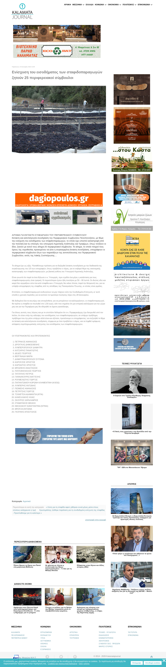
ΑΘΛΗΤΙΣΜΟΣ (104, 641)
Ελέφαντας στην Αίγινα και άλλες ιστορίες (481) (90, 566)
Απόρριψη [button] (136, 663)
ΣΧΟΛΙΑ (43, 646)
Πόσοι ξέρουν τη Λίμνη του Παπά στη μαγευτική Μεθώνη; (27, 566)
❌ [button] (164, 661)
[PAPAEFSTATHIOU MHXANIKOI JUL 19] (132, 321)
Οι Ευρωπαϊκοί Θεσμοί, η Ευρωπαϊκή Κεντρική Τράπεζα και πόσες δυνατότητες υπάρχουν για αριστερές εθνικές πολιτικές (131, 517)
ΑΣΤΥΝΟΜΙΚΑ (45, 641)
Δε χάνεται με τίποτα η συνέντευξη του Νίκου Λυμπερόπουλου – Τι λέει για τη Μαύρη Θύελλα (58, 567)
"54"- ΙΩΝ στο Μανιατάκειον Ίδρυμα (132, 467)
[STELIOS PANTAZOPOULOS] (132, 288)
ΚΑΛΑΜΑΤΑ (15, 632)
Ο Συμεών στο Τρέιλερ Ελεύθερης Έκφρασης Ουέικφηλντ (131, 396)
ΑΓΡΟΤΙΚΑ (74, 632)
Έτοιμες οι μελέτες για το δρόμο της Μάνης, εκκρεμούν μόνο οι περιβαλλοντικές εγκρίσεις (58, 609)
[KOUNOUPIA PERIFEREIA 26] (132, 190)
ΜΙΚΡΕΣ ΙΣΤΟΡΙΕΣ (106, 646)
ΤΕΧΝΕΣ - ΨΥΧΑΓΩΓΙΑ (107, 632)
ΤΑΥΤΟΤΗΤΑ (132, 632)
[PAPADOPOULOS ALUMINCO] (59, 218)
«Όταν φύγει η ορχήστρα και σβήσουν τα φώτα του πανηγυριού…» (131, 554)
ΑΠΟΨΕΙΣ (44, 644)
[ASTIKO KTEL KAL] (132, 252)
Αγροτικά (27, 501)
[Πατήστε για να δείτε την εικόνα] (59, 119)
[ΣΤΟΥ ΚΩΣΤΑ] (132, 160)
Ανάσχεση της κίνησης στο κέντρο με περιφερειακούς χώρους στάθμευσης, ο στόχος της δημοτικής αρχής (89, 610)
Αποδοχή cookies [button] (152, 663)
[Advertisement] (59, 173)
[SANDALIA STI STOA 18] (132, 90)
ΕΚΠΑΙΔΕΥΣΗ (45, 635)
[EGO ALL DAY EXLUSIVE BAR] (57, 35)
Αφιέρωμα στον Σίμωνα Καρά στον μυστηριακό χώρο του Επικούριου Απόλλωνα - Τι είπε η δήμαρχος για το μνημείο (27, 610)
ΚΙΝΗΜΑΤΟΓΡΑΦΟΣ (106, 638)
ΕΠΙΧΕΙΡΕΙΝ (74, 635)
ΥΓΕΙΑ (42, 638)
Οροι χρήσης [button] (84, 664)
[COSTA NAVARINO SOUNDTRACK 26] (132, 126)
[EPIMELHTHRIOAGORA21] (132, 346)
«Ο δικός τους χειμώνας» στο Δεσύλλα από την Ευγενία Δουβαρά (131, 432)
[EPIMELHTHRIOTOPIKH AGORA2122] (59, 437)
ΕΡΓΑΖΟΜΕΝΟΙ (46, 632)
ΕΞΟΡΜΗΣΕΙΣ (45, 649)
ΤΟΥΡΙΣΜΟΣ (74, 638)
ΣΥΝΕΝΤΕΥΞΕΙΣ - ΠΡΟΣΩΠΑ (109, 644)
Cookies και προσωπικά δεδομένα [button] (62, 664)
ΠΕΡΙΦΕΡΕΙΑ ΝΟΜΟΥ (19, 638)
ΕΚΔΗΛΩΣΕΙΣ (104, 635)
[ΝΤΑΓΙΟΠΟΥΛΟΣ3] (59, 201)
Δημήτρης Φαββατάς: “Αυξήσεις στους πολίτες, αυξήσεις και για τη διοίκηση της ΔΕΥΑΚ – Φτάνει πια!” (132, 591)
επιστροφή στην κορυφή (95, 520)
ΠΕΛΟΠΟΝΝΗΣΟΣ (18, 635)
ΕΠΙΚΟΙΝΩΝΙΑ (133, 635)
